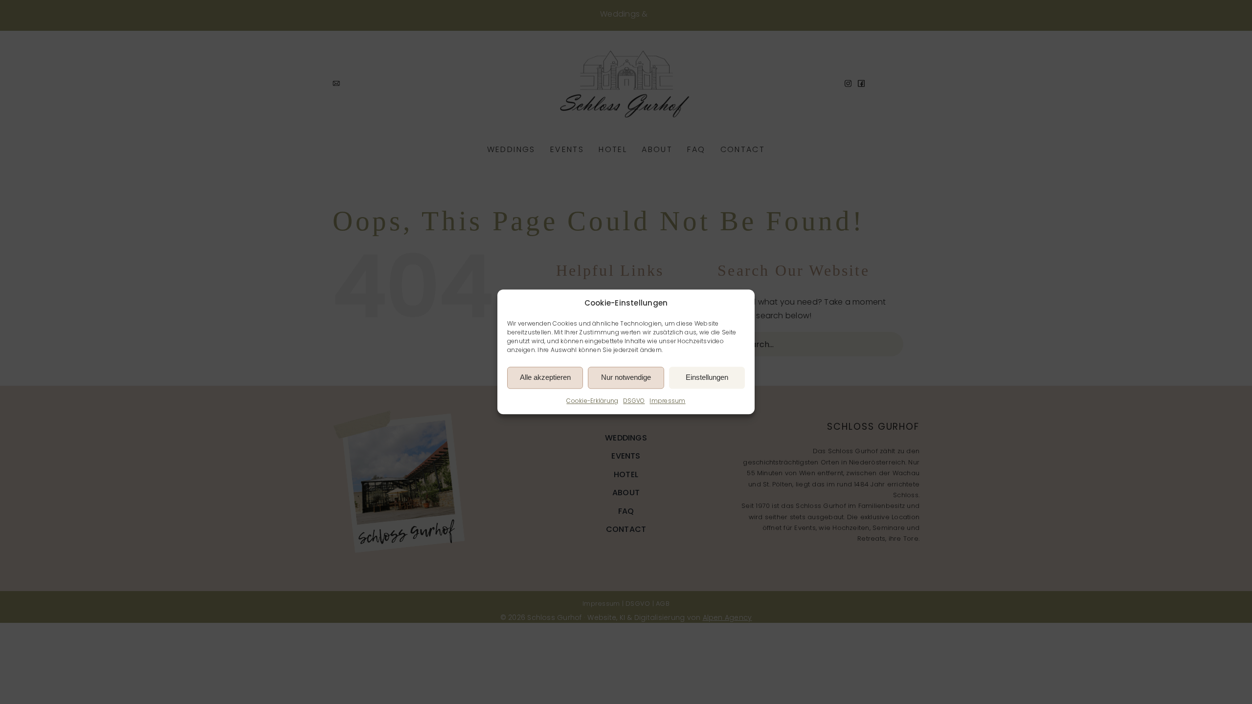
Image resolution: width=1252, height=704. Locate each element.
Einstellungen (707, 378)
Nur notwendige (626, 378)
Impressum (667, 400)
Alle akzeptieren (545, 378)
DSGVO (634, 400)
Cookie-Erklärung (592, 400)
